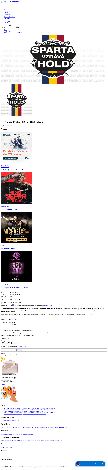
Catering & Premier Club (12, 440)
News (5, 9)
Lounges (47, 440)
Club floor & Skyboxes (9, 17)
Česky (4, 2)
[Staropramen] (9, 458)
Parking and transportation (44, 427)
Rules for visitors (5, 427)
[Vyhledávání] (12, 25)
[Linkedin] (5, 25)
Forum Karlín (16, 1)
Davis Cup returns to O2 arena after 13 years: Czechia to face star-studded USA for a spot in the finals (29, 412)
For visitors (6, 12)
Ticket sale (8, 420)
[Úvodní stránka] (5, 5)
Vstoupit (3, 384)
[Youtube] (6, 468)
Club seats (21, 440)
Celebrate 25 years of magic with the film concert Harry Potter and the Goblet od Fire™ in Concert (28, 409)
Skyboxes (27, 440)
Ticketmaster (26, 333)
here (13, 304)
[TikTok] (8, 25)
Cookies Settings (63, 427)
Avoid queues (54, 427)
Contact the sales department (37, 440)
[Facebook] (1, 25)
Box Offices (35, 427)
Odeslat (19, 349)
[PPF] (4, 465)
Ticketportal (36, 333)
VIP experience (7, 14)
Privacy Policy (48, 305)
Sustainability (7, 18)
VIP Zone (60, 440)
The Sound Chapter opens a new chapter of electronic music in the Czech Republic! (25, 414)
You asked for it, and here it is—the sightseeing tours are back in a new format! (23, 411)
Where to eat (19, 434)
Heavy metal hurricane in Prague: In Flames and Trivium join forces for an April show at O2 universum (29, 408)
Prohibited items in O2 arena (16, 427)
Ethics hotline (29, 434)
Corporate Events (53, 440)
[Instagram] (3, 25)
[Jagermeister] (23, 458)
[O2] (3, 458)
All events (3, 420)
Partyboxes (3, 440)
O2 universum (4, 1)
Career (8, 21)
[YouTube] (6, 25)
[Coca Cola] (17, 458)
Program (6, 11)
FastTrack (10, 1)
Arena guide (4, 434)
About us (6, 19)
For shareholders (11, 434)
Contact (6, 22)
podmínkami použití (21, 346)
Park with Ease (15, 420)
